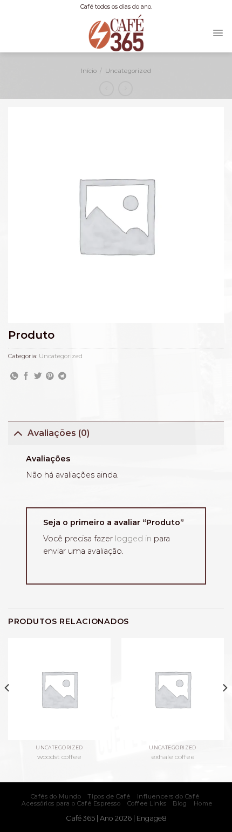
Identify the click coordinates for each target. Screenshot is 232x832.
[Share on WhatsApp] (14, 376)
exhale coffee (173, 757)
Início (89, 71)
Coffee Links (147, 803)
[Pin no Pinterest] (50, 376)
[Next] (224, 709)
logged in (133, 539)
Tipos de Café (108, 796)
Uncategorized (128, 71)
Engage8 (152, 818)
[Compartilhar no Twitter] (38, 376)
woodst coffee (59, 757)
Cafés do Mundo (56, 796)
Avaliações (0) (59, 433)
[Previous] (7, 709)
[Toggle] (17, 432)
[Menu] (218, 33)
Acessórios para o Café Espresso (71, 803)
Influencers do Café (168, 796)
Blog (180, 803)
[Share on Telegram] (62, 376)
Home (203, 803)
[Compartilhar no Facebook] (26, 376)
